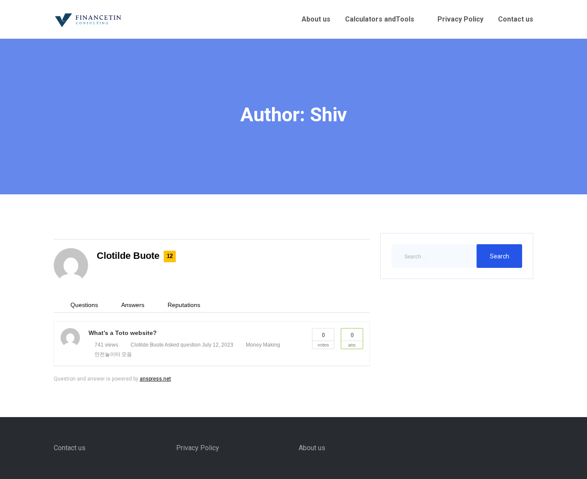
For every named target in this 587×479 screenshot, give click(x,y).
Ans (352, 339)
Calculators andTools (379, 19)
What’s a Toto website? (123, 332)
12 (170, 256)
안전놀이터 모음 (113, 354)
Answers (132, 304)
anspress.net (155, 379)
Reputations (184, 304)
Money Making (263, 345)
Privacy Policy (460, 19)
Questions (84, 304)
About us (316, 19)
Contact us (515, 19)
